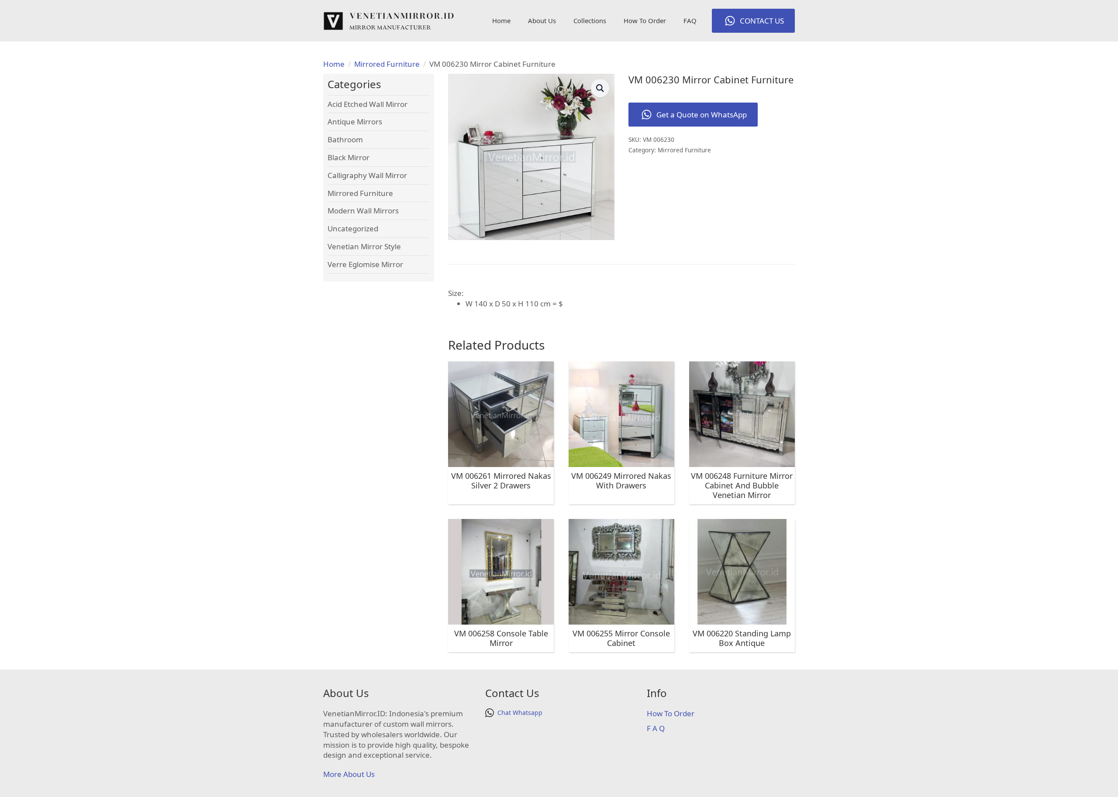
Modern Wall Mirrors (363, 211)
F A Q (656, 728)
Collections (589, 20)
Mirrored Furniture (387, 64)
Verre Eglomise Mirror (365, 264)
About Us (542, 20)
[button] (600, 88)
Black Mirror (348, 157)
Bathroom (345, 139)
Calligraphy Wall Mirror (367, 175)
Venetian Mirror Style (364, 246)
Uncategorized (353, 228)
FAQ (690, 20)
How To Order (645, 20)
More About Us (349, 774)
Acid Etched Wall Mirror (367, 104)
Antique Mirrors (355, 122)
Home (501, 20)
